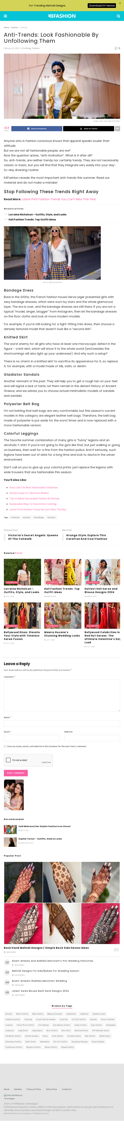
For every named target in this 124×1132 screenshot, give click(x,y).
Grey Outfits (96, 1025)
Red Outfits (90, 1036)
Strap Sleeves (98, 1042)
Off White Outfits (13, 1036)
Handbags (39, 517)
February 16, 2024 (11, 48)
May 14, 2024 (24, 830)
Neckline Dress (81, 1030)
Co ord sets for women (46, 1019)
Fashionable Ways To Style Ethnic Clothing (33, 503)
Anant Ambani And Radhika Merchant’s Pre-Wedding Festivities (52, 960)
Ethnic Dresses (107, 1019)
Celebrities (12, 582)
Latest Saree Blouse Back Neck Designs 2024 (40, 991)
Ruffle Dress (104, 1036)
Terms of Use (51, 1089)
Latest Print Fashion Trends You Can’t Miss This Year (59, 199)
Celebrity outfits (12, 1019)
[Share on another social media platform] (117, 128)
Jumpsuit (9, 1030)
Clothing (23, 27)
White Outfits (51, 1047)
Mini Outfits (52, 1030)
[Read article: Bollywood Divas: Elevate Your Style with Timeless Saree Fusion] (22, 615)
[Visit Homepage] (62, 16)
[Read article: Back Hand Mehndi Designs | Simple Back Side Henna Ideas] (62, 903)
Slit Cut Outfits (60, 1042)
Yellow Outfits (67, 1047)
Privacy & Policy (34, 1089)
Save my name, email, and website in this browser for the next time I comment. (47, 746)
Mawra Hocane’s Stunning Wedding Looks (62, 634)
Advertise (18, 1089)
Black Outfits (22, 1014)
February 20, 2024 (26, 843)
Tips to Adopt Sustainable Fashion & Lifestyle (34, 498)
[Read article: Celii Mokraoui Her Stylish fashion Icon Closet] (10, 829)
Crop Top (64, 1019)
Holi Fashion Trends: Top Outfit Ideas (32, 219)
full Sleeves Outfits (61, 1025)
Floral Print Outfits (25, 1025)
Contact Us (66, 1089)
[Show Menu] (5, 16)
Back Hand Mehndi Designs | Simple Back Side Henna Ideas (46, 948)
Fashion (14, 27)
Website (68, 731)
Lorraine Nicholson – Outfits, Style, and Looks (38, 214)
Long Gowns (37, 1030)
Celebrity (84, 1014)
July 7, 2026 (9, 596)
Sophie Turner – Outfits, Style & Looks (40, 838)
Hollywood (110, 1025)
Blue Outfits (37, 1014)
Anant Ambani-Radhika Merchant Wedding (39, 981)
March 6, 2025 (51, 596)
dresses (26, 517)
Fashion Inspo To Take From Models (29, 492)
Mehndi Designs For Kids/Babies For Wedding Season (45, 971)
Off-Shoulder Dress (100, 1030)
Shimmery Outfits (13, 1042)
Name (8, 717)
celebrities (71, 1014)
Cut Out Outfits (79, 1019)
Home (6, 27)
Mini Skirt (66, 1030)
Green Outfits (80, 1025)
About (6, 1089)
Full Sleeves (43, 1025)
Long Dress (23, 1030)
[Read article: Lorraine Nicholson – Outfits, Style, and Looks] (22, 572)
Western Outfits (33, 1047)
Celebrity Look (99, 1014)
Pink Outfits (57, 1036)
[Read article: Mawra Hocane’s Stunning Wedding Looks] (62, 615)
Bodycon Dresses (54, 1014)
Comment (10, 676)
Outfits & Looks (32, 1036)
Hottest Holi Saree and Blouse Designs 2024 (101, 590)
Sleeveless (44, 1042)
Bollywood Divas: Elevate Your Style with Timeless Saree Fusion (22, 636)
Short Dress (31, 1042)
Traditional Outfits (13, 1047)
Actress (8, 1014)
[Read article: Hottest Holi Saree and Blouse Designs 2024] (103, 572)
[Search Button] (118, 16)
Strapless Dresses (80, 1042)
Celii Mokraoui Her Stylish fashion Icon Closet (44, 826)
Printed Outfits (74, 1036)
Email (8, 731)
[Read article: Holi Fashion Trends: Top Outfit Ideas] (62, 572)
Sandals (51, 517)
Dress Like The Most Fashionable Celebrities (33, 487)
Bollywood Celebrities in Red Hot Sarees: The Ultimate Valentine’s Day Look (103, 637)
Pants (45, 1036)
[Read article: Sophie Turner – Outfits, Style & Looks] (10, 842)
